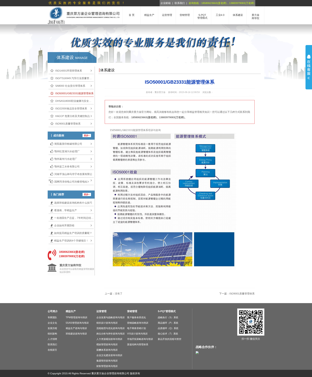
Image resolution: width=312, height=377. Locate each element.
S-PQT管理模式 (167, 311)
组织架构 (52, 333)
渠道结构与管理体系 (137, 344)
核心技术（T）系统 (168, 333)
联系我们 (180, 3)
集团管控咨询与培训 (107, 360)
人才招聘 (52, 339)
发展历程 (52, 328)
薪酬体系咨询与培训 (107, 350)
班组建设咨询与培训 (76, 333)
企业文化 (52, 322)
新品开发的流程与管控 (169, 339)
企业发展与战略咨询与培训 (110, 317)
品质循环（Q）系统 (168, 328)
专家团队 (52, 317)
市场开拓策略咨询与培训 (140, 339)
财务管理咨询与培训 (107, 366)
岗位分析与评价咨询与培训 (110, 333)
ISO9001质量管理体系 (242, 293)
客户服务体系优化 (136, 317)
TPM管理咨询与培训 (76, 317)
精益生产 (71, 311)
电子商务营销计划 (136, 328)
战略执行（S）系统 (168, 317)
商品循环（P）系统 (168, 322)
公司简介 (53, 311)
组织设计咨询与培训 (107, 322)
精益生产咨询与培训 (76, 328)
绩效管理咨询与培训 (107, 344)
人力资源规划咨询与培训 (109, 339)
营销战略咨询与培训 (137, 322)
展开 (309, 67)
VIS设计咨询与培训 (137, 333)
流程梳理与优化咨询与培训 (110, 328)
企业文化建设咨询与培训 (109, 355)
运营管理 (101, 311)
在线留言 (52, 350)
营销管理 (132, 311)
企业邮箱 (166, 3)
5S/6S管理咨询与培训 (77, 322)
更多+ (87, 135)
